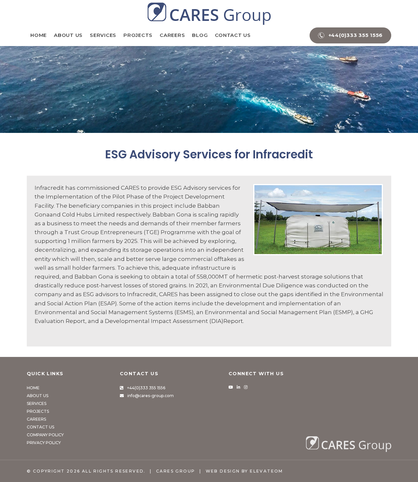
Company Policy (45, 434)
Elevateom (266, 471)
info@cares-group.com (150, 395)
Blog (200, 35)
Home (38, 35)
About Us (68, 35)
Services (103, 35)
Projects (138, 35)
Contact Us (233, 35)
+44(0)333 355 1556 (146, 387)
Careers (172, 35)
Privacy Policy (44, 442)
